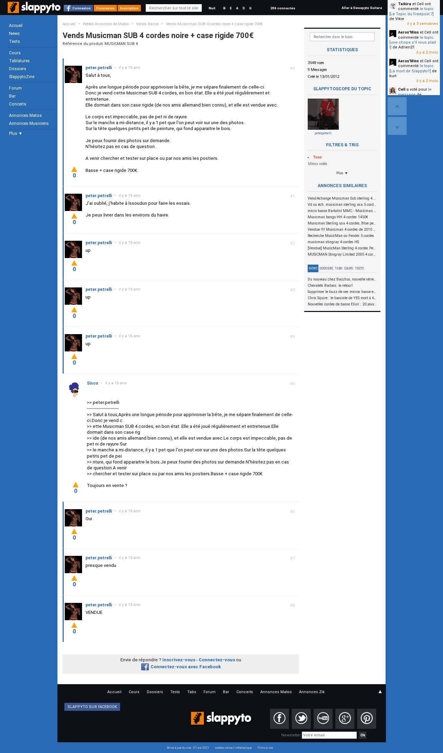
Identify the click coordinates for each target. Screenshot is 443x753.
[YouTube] (323, 719)
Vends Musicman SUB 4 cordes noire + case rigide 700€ (214, 24)
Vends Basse (147, 24)
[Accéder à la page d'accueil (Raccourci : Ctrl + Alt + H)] (35, 11)
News (14, 33)
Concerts (17, 104)
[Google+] (344, 719)
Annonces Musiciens (29, 123)
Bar (12, 96)
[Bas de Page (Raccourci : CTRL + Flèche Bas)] (397, 126)
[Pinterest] (366, 719)
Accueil (15, 25)
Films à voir (265, 748)
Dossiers (17, 68)
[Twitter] (301, 719)
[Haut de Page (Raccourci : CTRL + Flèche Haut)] (397, 106)
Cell (401, 89)
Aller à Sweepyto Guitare (362, 8)
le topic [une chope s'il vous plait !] (412, 42)
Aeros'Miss (408, 32)
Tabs (338, 268)
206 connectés (282, 8)
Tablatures (19, 60)
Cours (15, 52)
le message (415, 92)
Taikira (404, 4)
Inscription (129, 8)
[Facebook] (279, 719)
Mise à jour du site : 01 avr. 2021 (188, 748)
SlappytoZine (21, 76)
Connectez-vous (217, 659)
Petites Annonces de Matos (106, 24)
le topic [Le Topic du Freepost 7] (411, 11)
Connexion (81, 8)
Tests (14, 41)
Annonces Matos (25, 115)
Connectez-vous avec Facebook (186, 666)
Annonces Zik (312, 692)
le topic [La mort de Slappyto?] (411, 68)
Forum (15, 88)
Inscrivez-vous (178, 659)
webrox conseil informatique (233, 748)
